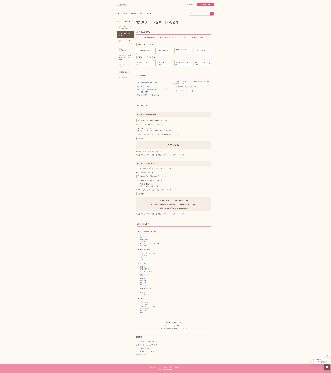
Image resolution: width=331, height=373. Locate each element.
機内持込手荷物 (144, 269)
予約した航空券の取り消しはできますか (185, 87)
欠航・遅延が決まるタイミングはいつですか (187, 91)
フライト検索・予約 (204, 4)
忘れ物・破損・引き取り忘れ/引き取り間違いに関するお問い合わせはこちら (163, 155)
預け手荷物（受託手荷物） (147, 271)
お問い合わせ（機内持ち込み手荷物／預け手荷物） (125, 57)
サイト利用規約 (175, 367)
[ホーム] (122, 4)
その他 (140, 13)
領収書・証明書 (144, 308)
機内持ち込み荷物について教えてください (149, 95)
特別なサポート (144, 283)
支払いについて (201, 51)
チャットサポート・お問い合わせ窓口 (125, 27)
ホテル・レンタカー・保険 (147, 306)
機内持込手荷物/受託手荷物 (181, 51)
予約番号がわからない (143, 87)
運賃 (141, 237)
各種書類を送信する (124, 72)
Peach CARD (143, 304)
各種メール (143, 310)
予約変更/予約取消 (162, 51)
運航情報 (142, 292)
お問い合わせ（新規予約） (125, 42)
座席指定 (142, 267)
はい (169, 325)
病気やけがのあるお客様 (181, 63)
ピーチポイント (144, 245)
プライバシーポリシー (163, 367)
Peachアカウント (145, 302)
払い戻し (142, 259)
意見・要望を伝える (124, 77)
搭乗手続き (143, 280)
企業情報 (152, 367)
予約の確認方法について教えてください (148, 82)
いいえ (178, 325)
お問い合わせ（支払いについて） (125, 65)
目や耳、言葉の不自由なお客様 (162, 63)
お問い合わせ (147, 13)
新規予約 (142, 235)
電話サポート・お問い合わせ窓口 (125, 34)
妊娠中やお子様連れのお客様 (201, 63)
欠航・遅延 (143, 294)
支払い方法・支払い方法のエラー (149, 243)
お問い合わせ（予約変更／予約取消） (125, 49)
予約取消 (142, 257)
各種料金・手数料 (145, 239)
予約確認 (142, 241)
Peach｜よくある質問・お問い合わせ (126, 13)
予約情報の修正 (144, 255)
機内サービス (143, 285)
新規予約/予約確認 (143, 51)
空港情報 (142, 278)
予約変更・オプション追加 (147, 253)
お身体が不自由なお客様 (143, 63)
